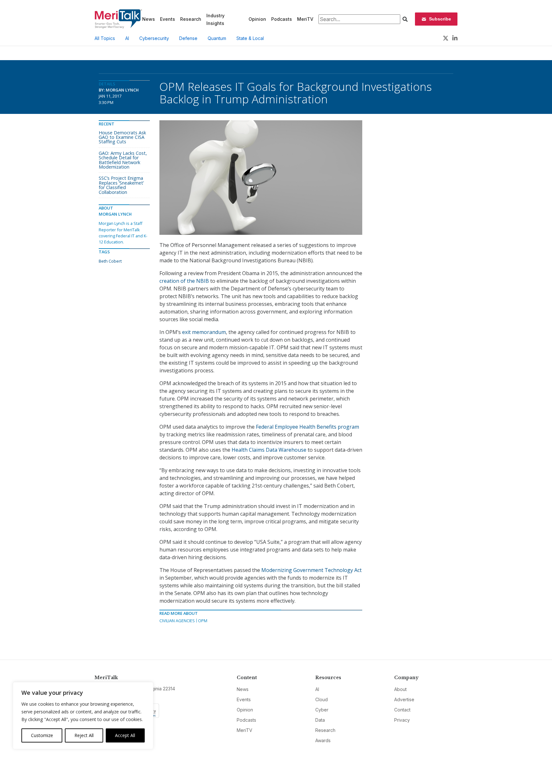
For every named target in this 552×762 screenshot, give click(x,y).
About (400, 689)
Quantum (217, 38)
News (148, 19)
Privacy (402, 720)
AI (127, 38)
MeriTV (305, 19)
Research (190, 19)
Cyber (321, 709)
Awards (323, 740)
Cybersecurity (154, 38)
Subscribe (440, 18)
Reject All (84, 735)
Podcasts (281, 19)
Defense (188, 38)
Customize (42, 735)
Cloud (321, 699)
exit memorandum (204, 332)
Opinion (257, 19)
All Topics (105, 38)
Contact (402, 709)
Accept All (125, 735)
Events (167, 19)
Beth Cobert (110, 261)
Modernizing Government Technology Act (311, 570)
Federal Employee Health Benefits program (307, 426)
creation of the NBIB (184, 280)
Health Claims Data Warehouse (269, 449)
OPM (202, 620)
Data (320, 720)
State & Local (250, 38)
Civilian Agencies (177, 620)
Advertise (404, 699)
